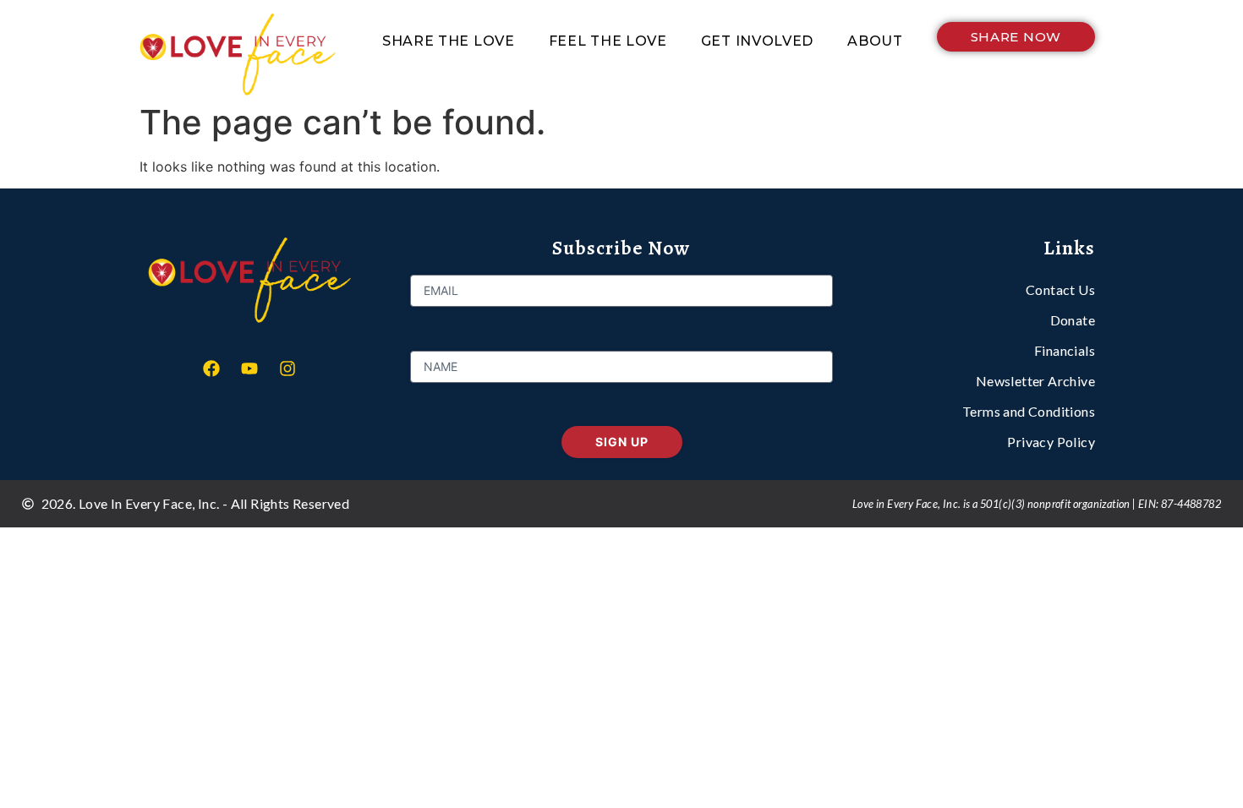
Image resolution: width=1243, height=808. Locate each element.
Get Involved (757, 41)
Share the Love (448, 41)
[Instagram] (287, 368)
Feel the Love (608, 41)
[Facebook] (211, 368)
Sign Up (622, 441)
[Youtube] (249, 368)
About (875, 41)
